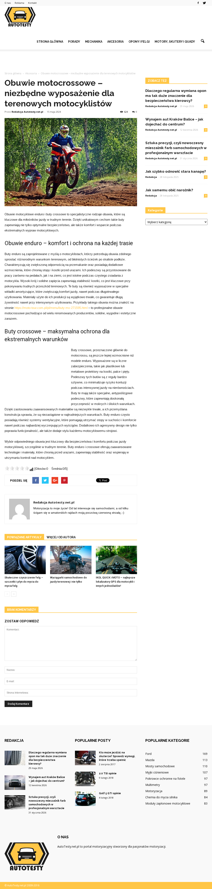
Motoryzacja (153, 791)
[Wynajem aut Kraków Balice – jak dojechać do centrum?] (15, 782)
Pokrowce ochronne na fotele (165, 779)
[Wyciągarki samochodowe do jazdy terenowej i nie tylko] (70, 560)
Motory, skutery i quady (175, 41)
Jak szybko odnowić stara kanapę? (175, 171)
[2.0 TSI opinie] (85, 779)
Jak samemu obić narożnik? (169, 190)
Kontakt (32, 2)
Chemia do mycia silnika (161, 797)
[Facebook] (198, 2)
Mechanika (93, 41)
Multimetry (152, 785)
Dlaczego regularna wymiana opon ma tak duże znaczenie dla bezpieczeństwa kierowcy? (175, 96)
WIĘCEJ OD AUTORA (61, 537)
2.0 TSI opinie (108, 773)
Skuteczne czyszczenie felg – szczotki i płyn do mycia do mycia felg (24, 581)
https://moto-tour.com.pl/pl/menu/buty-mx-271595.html (51, 308)
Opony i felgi (139, 41)
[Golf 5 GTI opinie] (85, 798)
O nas (8, 2)
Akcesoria (115, 41)
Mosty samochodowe (160, 766)
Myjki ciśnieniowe (157, 772)
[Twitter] (204, 2)
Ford (148, 754)
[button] (202, 41)
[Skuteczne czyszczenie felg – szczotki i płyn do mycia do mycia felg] (25, 560)
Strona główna (50, 41)
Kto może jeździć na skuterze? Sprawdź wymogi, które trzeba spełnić (117, 756)
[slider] (17, 468)
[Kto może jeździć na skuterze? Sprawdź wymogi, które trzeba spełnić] (85, 758)
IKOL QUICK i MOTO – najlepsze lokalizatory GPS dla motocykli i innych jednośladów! (115, 581)
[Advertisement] (106, 61)
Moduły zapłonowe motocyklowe (167, 803)
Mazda (149, 760)
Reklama (19, 2)
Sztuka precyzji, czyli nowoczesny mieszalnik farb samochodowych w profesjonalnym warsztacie (176, 148)
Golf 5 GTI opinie (110, 793)
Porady (74, 41)
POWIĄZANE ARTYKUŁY (24, 537)
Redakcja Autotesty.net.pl (27, 111)
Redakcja (151, 176)
